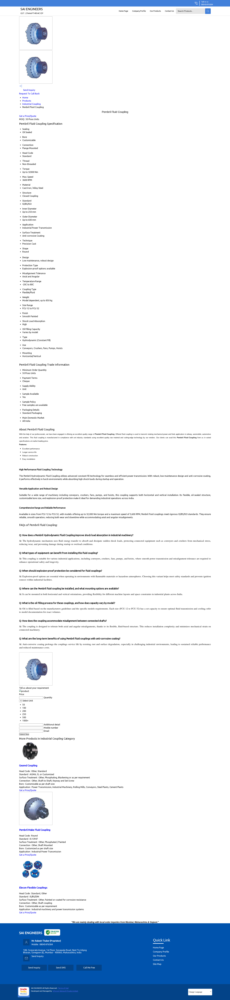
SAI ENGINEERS (31, 10)
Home (25, 97)
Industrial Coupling (31, 104)
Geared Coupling (28, 765)
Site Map (157, 964)
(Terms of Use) (63, 988)
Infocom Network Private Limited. (65, 991)
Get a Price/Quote (27, 116)
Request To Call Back (29, 93)
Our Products (155, 11)
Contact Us (169, 11)
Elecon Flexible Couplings (33, 887)
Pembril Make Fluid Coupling (34, 829)
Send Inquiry (29, 90)
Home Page (123, 11)
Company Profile (139, 11)
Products (26, 101)
